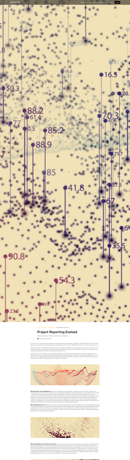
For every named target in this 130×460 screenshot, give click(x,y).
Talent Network (113, 6)
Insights (44, 327)
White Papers (51, 327)
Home (38, 327)
